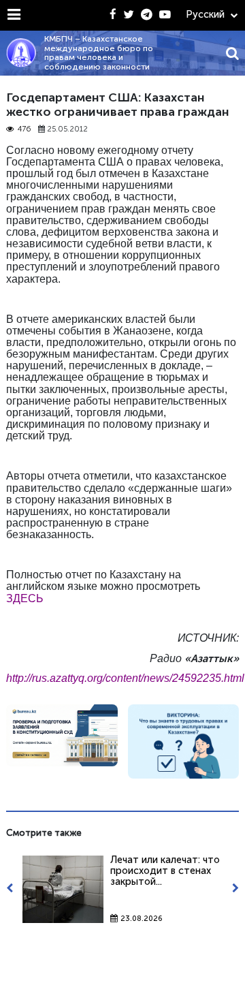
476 (24, 129)
